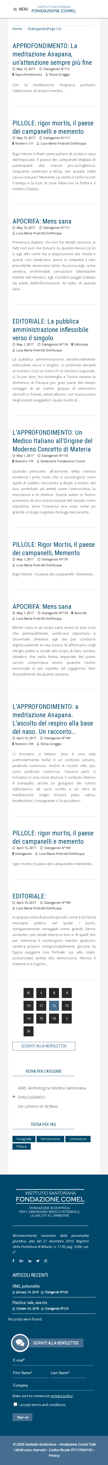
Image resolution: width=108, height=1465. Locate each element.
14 (28, 1018)
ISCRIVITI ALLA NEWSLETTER (43, 1046)
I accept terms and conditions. (42, 1404)
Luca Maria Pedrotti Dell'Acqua (63, 143)
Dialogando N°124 (56, 1308)
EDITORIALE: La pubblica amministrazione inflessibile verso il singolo (50, 329)
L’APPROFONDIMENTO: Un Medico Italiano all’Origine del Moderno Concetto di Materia (52, 441)
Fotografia (24, 1139)
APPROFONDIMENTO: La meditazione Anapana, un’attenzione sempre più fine (52, 54)
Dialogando (23, 853)
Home (17, 28)
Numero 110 (24, 461)
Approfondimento (28, 74)
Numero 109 (24, 744)
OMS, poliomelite (26, 1286)
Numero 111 (24, 143)
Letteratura (78, 1139)
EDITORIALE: (29, 896)
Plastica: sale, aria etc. (30, 1302)
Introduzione (50, 1139)
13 (67, 1005)
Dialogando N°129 (56, 1292)
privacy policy (62, 1396)
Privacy (54, 1455)
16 (54, 1018)
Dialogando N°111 (56, 69)
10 (28, 1005)
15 (41, 1018)
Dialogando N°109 (57, 738)
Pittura (22, 1146)
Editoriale (81, 344)
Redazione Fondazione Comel (63, 461)
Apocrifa (80, 613)
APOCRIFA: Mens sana (41, 221)
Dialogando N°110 (55, 344)
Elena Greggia (59, 74)
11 (41, 1005)
